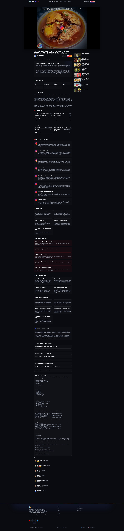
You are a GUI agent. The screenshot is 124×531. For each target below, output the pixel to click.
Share (65, 55)
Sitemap (69, 1)
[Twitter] (38, 520)
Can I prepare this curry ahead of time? (43, 360)
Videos (53, 1)
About (65, 1)
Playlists (61, 1)
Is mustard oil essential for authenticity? (43, 353)
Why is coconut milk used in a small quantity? (44, 363)
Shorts (57, 1)
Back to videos (27, 5)
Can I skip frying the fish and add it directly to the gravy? (46, 349)
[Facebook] (32, 520)
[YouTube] (30, 520)
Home (50, 1)
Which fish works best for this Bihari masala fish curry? (46, 346)
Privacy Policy (64, 527)
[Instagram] (35, 520)
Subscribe (93, 1)
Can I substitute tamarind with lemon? (42, 370)
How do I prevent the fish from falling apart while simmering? (47, 366)
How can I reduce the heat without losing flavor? (44, 356)
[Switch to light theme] (82, 1)
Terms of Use (59, 527)
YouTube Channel (80, 508)
